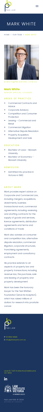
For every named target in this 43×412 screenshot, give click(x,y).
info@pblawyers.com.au (16, 340)
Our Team (17, 35)
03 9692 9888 (11, 337)
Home (7, 35)
